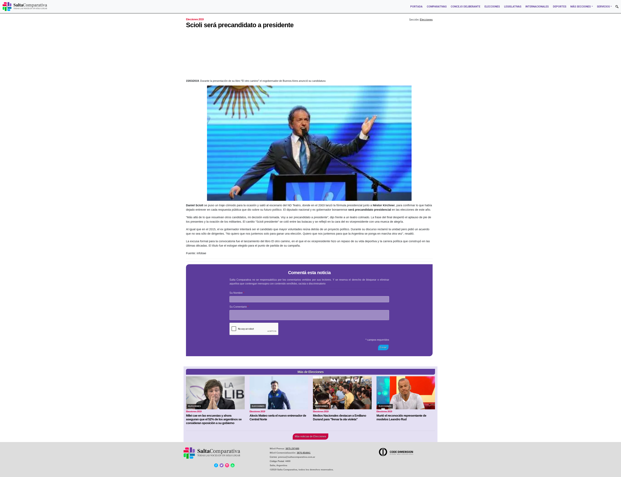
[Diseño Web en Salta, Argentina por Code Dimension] (396, 452)
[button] (617, 7)
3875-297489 (292, 448)
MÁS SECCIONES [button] (580, 6)
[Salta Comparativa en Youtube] (232, 465)
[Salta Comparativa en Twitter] (221, 465)
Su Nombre (236, 292)
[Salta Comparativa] (25, 6)
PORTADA (416, 6)
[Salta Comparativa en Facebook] (216, 465)
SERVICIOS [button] (603, 6)
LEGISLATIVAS (512, 6)
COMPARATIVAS (437, 6)
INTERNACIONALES (537, 6)
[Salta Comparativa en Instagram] (227, 465)
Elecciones (426, 19)
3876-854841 (303, 452)
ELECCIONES (492, 6)
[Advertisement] (309, 54)
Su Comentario (238, 306)
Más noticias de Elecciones (310, 436)
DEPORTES (559, 6)
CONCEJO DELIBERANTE (465, 6)
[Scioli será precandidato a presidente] (309, 143)
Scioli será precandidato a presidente (240, 24)
